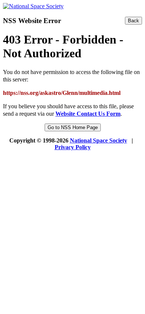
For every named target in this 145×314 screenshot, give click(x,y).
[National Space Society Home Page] (33, 6)
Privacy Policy (73, 147)
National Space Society (98, 140)
